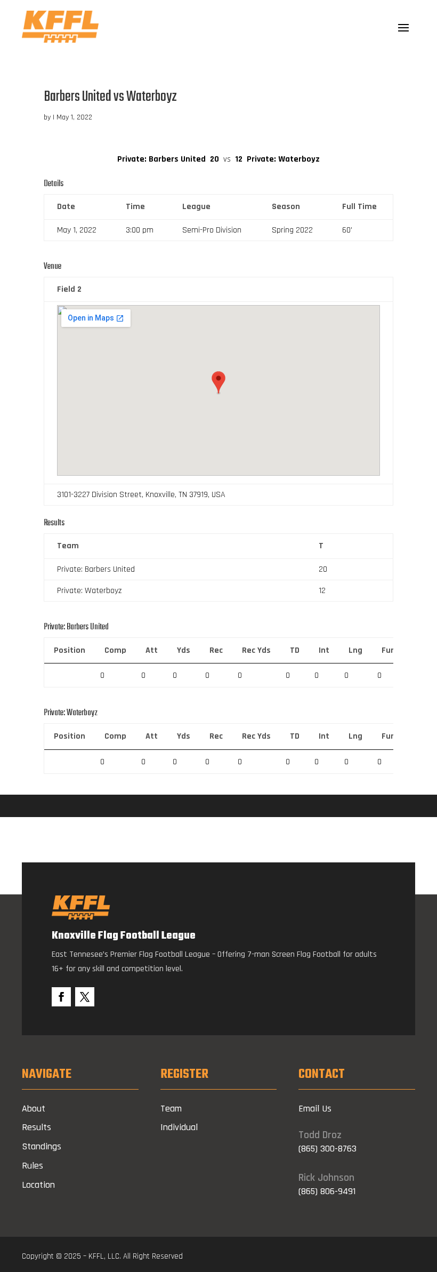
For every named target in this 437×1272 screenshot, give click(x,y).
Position (69, 650)
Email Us (314, 1108)
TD (295, 650)
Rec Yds (256, 650)
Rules (32, 1165)
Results (36, 1127)
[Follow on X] (84, 996)
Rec (216, 650)
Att (151, 650)
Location (38, 1185)
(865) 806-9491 (326, 1191)
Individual (179, 1127)
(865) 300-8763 (327, 1148)
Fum (390, 650)
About (33, 1108)
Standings (41, 1146)
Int (324, 650)
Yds (183, 650)
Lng (355, 650)
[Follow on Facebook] (61, 996)
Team (171, 1108)
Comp (115, 650)
